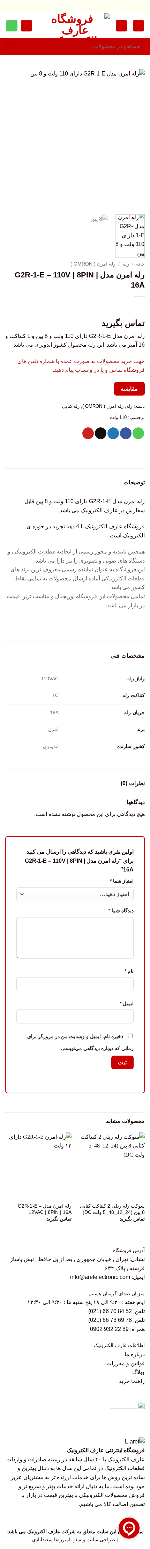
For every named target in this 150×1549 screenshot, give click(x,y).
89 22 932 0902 (110, 1329)
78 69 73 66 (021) (110, 1320)
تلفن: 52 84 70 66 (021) (116, 1311)
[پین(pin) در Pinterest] (88, 433)
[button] (138, 25)
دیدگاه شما (121, 910)
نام (129, 971)
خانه (140, 264)
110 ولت (118, 417)
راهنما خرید (132, 1381)
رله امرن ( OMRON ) (92, 264)
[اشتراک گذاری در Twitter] (113, 433)
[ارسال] (13, 46)
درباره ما (135, 1354)
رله (125, 264)
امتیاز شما (122, 881)
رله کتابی (71, 406)
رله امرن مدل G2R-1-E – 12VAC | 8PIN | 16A (45, 1209)
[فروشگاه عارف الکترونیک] (75, 25)
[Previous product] (124, 307)
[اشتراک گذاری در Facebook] (126, 433)
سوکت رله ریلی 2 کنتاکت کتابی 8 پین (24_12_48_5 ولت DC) (112, 1209)
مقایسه (129, 389)
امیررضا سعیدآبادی (51, 1539)
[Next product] (138, 307)
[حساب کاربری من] (121, 25)
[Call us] (11, 26)
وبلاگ (138, 1372)
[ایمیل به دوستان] (100, 433)
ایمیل (127, 1003)
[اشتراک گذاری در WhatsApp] (138, 433)
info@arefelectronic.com (100, 1277)
